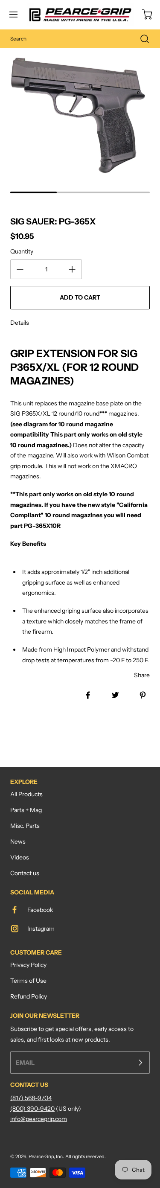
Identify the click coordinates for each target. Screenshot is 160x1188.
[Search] (140, 38)
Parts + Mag (26, 810)
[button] (17, 14)
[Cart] (143, 14)
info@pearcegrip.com (38, 1119)
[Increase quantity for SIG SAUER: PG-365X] (72, 269)
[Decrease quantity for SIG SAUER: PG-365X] (20, 269)
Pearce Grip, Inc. (46, 1156)
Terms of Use (28, 980)
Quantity (21, 251)
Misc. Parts (25, 826)
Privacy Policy (28, 965)
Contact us (24, 873)
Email (25, 1062)
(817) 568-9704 (31, 1098)
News (18, 841)
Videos (19, 857)
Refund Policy (28, 996)
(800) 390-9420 (32, 1108)
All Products (26, 794)
